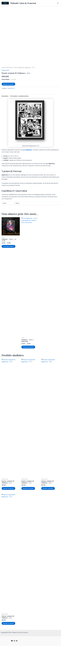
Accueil (3, 67)
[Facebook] (12, 640)
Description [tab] (5, 96)
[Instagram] (14, 640)
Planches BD (9, 67)
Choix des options (8, 246)
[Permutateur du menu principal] (57, 3)
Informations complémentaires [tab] (19, 96)
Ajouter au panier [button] (8, 488)
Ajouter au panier (8, 84)
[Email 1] (16, 640)
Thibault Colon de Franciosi (23, 3)
